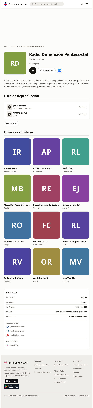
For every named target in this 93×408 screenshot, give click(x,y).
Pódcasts (37, 369)
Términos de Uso (84, 396)
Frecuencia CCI (40, 241)
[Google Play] (11, 386)
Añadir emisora (78, 369)
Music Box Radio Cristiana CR (17, 204)
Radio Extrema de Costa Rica (46, 204)
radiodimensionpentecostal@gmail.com (71, 312)
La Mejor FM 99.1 (60, 382)
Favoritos (48, 70)
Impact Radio (10, 168)
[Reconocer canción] (59, 70)
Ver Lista (10, 123)
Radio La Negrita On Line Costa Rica (75, 241)
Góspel (32, 59)
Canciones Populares (42, 372)
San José (14, 46)
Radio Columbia (60, 378)
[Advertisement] (46, 27)
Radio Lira (67, 168)
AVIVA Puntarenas (42, 168)
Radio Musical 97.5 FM (61, 366)
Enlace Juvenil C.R (71, 204)
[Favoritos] (82, 4)
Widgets (76, 372)
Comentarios (77, 376)
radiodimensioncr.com (78, 316)
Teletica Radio (59, 371)
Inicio (6, 46)
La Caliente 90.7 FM (61, 375)
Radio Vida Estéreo (13, 278)
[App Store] (11, 381)
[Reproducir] (32, 70)
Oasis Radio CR (40, 278)
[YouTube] (85, 107)
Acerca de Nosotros (80, 365)
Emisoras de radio (41, 365)
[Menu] (87, 4)
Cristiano (40, 59)
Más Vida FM (68, 278)
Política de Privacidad (69, 396)
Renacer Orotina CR (14, 241)
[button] (17, 151)
